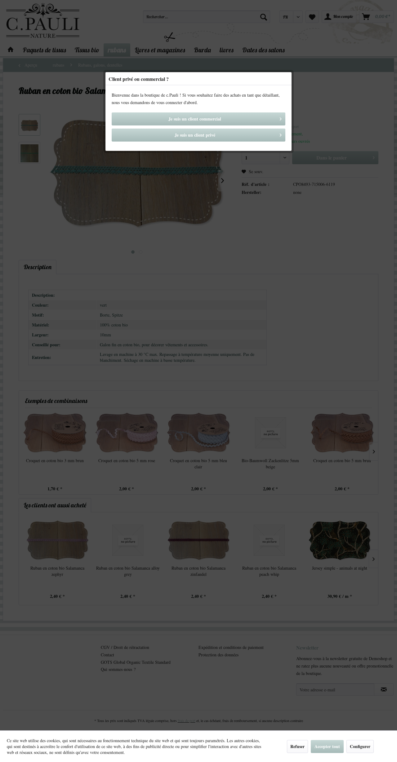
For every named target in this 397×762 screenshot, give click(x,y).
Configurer (360, 746)
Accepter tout (327, 746)
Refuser (297, 746)
